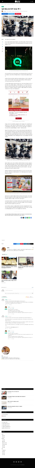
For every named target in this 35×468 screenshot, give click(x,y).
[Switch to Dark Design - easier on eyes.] (31, 1)
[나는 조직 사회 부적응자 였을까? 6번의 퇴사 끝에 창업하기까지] (25, 261)
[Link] (16, 293)
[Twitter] (2, 44)
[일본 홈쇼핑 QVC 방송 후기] (17, 26)
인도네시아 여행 (4, 444)
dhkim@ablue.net (13, 327)
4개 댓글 (21, 11)
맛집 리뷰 (3, 453)
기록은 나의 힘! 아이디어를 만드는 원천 (13, 401)
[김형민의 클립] (17, 1)
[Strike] (9, 293)
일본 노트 (3, 435)
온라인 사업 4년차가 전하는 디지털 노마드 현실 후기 (9, 281)
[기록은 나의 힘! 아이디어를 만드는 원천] (4, 402)
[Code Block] (14, 293)
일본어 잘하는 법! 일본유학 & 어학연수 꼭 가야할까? (14, 406)
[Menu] (2, 1)
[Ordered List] (10, 293)
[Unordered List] (12, 293)
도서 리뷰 (3, 454)
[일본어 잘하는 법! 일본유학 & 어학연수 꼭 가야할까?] (4, 407)
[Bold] (5, 293)
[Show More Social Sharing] (22, 14)
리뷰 (2, 448)
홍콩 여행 (3, 441)
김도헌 (13, 332)
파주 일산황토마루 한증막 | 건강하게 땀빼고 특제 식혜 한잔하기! (16, 396)
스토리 (2, 6)
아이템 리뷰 (3, 450)
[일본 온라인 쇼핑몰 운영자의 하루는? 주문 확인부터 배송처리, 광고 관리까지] (9, 261)
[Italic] (7, 293)
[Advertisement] (19, 229)
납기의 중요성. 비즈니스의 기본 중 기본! (13, 391)
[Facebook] (2, 42)
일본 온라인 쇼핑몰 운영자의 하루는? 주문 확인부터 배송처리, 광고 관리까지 (9, 267)
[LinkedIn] (2, 46)
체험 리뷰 (3, 451)
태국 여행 (3, 447)
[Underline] (8, 293)
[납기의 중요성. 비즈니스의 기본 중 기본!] (4, 393)
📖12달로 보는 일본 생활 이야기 (6, 426)
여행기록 (3, 438)
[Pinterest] (2, 49)
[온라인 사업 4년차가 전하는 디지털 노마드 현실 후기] (9, 275)
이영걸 (13, 308)
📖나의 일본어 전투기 (4, 422)
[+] (18, 293)
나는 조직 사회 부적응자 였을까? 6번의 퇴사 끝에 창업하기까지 (25, 267)
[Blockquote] (13, 293)
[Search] (32, 1)
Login (32, 287)
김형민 (5, 11)
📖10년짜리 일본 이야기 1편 (5, 423)
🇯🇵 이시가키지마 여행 (4, 414)
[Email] (2, 51)
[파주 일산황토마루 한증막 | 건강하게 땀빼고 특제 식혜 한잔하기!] (4, 397)
